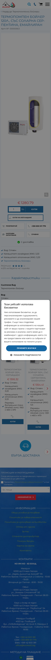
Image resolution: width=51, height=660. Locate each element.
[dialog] (25, 330)
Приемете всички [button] (26, 348)
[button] (25, 355)
